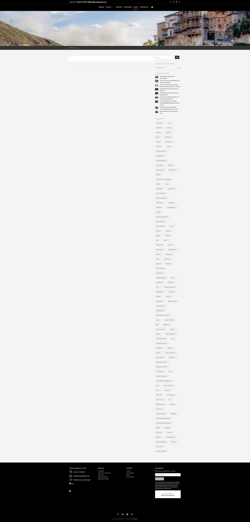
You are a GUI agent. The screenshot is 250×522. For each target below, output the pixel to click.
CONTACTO (144, 7)
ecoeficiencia (171, 188)
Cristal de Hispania (161, 442)
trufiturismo (167, 259)
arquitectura (168, 137)
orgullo (158, 235)
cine (157, 385)
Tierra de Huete (160, 268)
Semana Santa (170, 395)
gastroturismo (160, 170)
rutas (157, 287)
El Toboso (169, 432)
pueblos (158, 231)
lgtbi (157, 324)
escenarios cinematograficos (163, 381)
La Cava (158, 212)
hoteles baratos (160, 156)
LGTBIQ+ (167, 235)
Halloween (159, 207)
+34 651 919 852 (82, 2)
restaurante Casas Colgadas (163, 179)
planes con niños (160, 329)
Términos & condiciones (104, 473)
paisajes (173, 442)
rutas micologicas (160, 193)
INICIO (101, 7)
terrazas (170, 245)
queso (157, 320)
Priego (158, 427)
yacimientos (159, 301)
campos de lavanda (161, 338)
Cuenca (158, 141)
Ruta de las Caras (160, 404)
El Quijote (167, 427)
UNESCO (168, 263)
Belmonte (158, 432)
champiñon (172, 357)
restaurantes (159, 245)
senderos (170, 165)
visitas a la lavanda (170, 334)
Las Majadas (159, 282)
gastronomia (159, 249)
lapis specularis (160, 221)
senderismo (169, 141)
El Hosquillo (159, 123)
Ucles (170, 371)
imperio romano (172, 301)
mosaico (168, 296)
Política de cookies (103, 477)
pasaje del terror (171, 207)
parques (169, 127)
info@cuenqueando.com (99, 2)
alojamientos (159, 291)
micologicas (159, 188)
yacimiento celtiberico (162, 216)
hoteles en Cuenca (161, 151)
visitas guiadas (172, 249)
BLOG (136, 7)
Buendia (172, 404)
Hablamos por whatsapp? (81, 480)
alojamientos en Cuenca (162, 315)
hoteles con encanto (169, 287)
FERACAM (159, 395)
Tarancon (166, 390)
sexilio (165, 240)
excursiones (159, 446)
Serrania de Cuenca (161, 198)
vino (172, 338)
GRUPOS (119, 7)
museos (158, 254)
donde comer (159, 273)
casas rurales (159, 399)
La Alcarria (159, 146)
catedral (168, 132)
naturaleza (159, 127)
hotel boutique (160, 310)
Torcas (172, 277)
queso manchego (169, 320)
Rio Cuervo (171, 282)
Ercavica (158, 437)
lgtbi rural (166, 324)
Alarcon (158, 352)
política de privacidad (103, 479)
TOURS (109, 7)
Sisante (158, 184)
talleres (172, 329)
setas (166, 184)
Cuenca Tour (159, 409)
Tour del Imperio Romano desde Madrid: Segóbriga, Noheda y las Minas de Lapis (170, 103)
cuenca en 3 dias (160, 306)
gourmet (158, 263)
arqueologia (159, 165)
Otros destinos (130, 477)
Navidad (158, 174)
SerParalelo (135, 518)
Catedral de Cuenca (161, 343)
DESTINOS (128, 7)
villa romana (171, 291)
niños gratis (169, 254)
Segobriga (173, 413)
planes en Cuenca (168, 385)
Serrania (158, 132)
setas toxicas (159, 202)
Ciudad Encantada (161, 277)
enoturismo (159, 348)
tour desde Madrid (161, 160)
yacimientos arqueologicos (163, 418)
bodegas (170, 348)
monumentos (159, 371)
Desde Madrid (130, 473)
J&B (157, 240)
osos (169, 123)
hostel (168, 146)
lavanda (158, 334)
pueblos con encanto (161, 376)
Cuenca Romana (170, 437)
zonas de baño (160, 357)
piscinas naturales (170, 352)
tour (169, 399)
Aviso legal (101, 475)
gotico (157, 137)
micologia (170, 202)
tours (157, 390)
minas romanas (160, 226)
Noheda (158, 296)
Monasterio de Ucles (161, 366)
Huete (171, 226)
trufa (157, 259)
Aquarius (168, 231)
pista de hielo (172, 170)
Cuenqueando (80, 7)
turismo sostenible (161, 451)
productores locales (161, 362)
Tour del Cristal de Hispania (163, 423)
